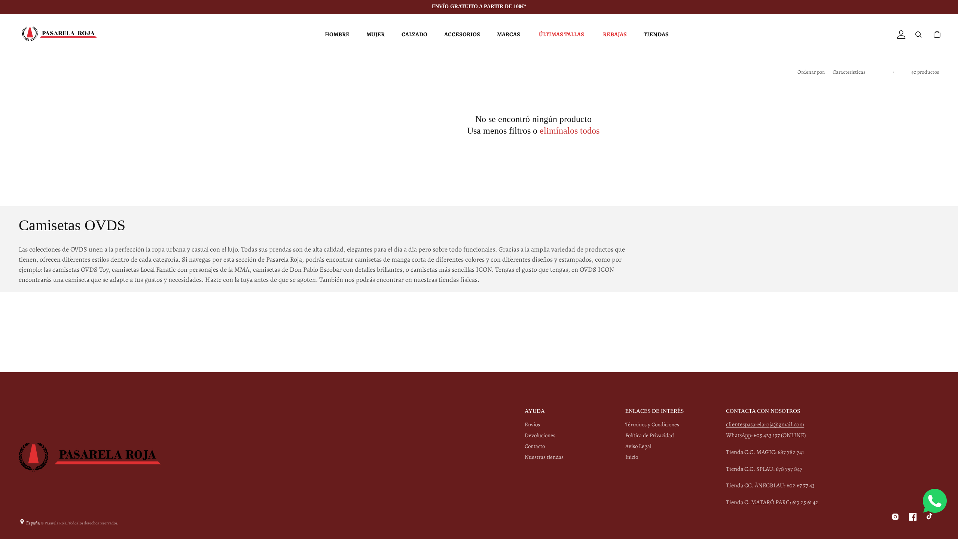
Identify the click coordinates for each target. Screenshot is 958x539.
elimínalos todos (569, 130)
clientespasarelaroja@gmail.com (765, 424)
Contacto (535, 446)
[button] (336, 34)
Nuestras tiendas (544, 457)
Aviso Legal (638, 446)
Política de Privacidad (649, 435)
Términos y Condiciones (652, 424)
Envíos (532, 424)
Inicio (631, 457)
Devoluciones (540, 435)
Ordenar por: (811, 72)
